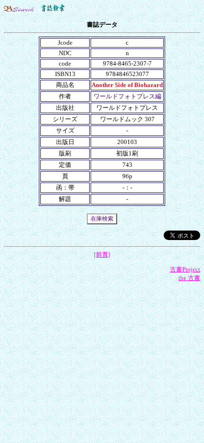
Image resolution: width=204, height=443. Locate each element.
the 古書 (189, 277)
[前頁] (102, 254)
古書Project (185, 269)
